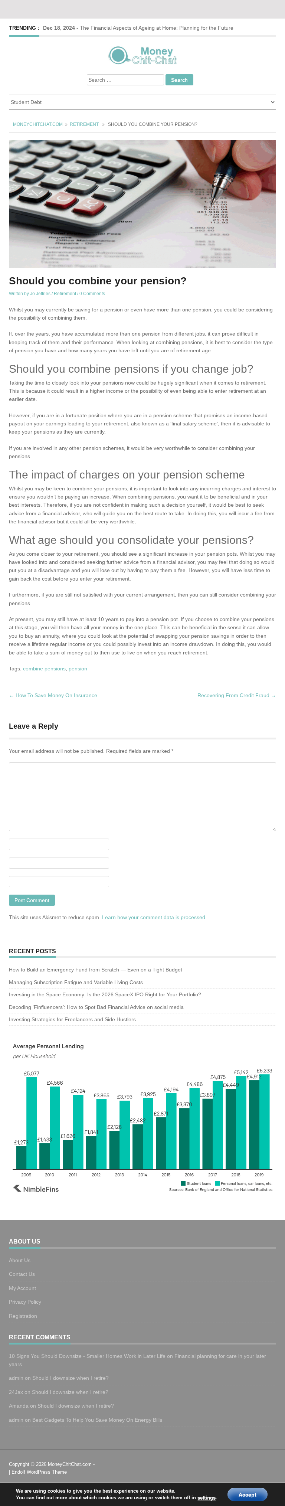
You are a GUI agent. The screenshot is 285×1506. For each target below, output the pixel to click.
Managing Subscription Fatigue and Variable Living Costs (76, 982)
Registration (23, 1316)
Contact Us (22, 1274)
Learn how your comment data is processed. (154, 917)
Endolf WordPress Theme (39, 1472)
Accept (247, 1494)
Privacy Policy (25, 1302)
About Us (19, 1260)
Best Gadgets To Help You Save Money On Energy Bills (97, 1420)
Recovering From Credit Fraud (236, 695)
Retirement (84, 124)
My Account (22, 1288)
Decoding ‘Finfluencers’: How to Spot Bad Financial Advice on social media (96, 1007)
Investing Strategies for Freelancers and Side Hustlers (72, 1019)
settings (206, 1497)
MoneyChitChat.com (38, 124)
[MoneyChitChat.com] (142, 54)
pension (78, 669)
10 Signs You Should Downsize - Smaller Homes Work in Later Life (87, 1356)
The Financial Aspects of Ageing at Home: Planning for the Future (156, 28)
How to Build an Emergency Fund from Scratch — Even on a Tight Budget (95, 970)
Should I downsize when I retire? (71, 1378)
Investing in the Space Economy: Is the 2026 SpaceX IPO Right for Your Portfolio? (106, 994)
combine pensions (44, 669)
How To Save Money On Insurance (53, 695)
